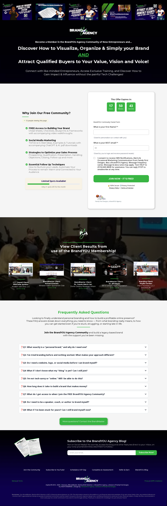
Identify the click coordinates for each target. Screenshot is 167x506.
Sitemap (14, 481)
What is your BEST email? (105, 142)
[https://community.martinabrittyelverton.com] (83, 31)
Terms (21, 481)
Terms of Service (127, 188)
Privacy (147, 481)
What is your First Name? (105, 127)
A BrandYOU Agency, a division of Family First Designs (98, 487)
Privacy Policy (114, 188)
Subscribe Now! (146, 452)
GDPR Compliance (156, 481)
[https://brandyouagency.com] (87, 479)
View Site (21, 289)
